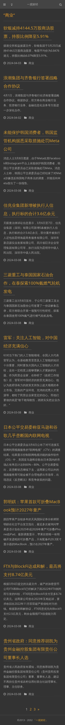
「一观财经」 (40, 720)
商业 (31, 63)
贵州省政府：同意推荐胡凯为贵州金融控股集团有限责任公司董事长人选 (30, 649)
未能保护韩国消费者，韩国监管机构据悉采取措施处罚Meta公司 (31, 140)
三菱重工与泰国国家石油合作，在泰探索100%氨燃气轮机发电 (31, 283)
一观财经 (32, 4)
